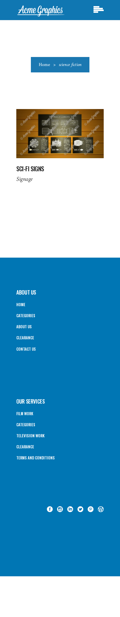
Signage (24, 179)
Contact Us (26, 349)
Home (44, 65)
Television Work (30, 435)
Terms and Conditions (35, 458)
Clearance (25, 337)
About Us (24, 326)
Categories (25, 315)
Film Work (24, 413)
